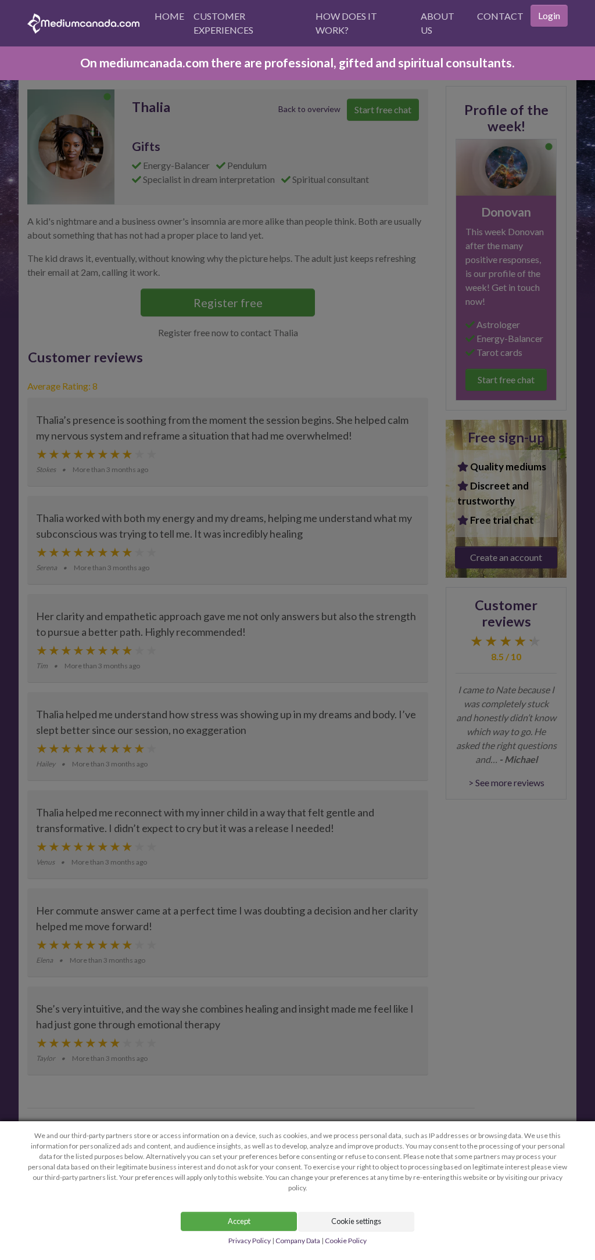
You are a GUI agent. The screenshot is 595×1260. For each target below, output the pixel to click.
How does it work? (346, 22)
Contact (500, 15)
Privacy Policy (249, 1240)
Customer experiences (223, 22)
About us (437, 22)
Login (549, 15)
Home (169, 15)
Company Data (297, 1240)
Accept (239, 1221)
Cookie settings (356, 1221)
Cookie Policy (346, 1240)
